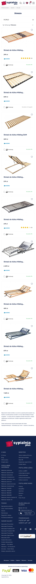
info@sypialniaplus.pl (26, 510)
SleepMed (21, 488)
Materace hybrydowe (7, 475)
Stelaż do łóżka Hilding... (14, 50)
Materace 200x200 (6, 495)
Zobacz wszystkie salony (8, 551)
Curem (20, 495)
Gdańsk (18, 560)
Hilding (21, 486)
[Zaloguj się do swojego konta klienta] (23, 3)
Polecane (13, 25)
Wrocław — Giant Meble (7, 549)
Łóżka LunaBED (23, 471)
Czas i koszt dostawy (7, 508)
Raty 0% (21, 459)
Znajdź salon (4, 462)
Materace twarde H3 (6, 499)
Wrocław (30, 560)
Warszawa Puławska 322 (8, 530)
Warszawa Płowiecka (7, 526)
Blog (2, 457)
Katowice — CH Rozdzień (8, 546)
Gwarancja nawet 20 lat (25, 462)
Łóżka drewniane (23, 475)
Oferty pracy (4, 459)
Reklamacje (4, 513)
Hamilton (21, 491)
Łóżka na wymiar (23, 480)
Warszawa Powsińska (7, 533)
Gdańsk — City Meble (7, 544)
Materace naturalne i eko (8, 479)
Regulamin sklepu (6, 515)
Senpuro (21, 493)
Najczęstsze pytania (6, 506)
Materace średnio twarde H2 (9, 497)
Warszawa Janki (5, 537)
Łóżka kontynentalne (24, 477)
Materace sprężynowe (7, 472)
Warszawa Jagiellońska (7, 535)
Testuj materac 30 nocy (25, 455)
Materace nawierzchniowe (8, 484)
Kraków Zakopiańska (6, 542)
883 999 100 (23, 508)
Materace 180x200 (6, 493)
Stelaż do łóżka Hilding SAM (15, 135)
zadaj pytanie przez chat (28, 513)
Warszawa (6, 560)
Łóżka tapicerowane (24, 473)
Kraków (12, 560)
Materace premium (6, 481)
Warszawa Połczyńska (7, 524)
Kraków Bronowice (6, 539)
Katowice (24, 560)
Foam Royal (22, 497)
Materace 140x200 (6, 488)
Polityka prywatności (7, 517)
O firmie (3, 455)
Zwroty (3, 510)
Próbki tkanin (22, 464)
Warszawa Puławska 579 (8, 528)
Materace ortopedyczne (7, 477)
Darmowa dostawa (24, 457)
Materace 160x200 (6, 490)
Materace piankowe (6, 470)
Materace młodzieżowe (7, 486)
